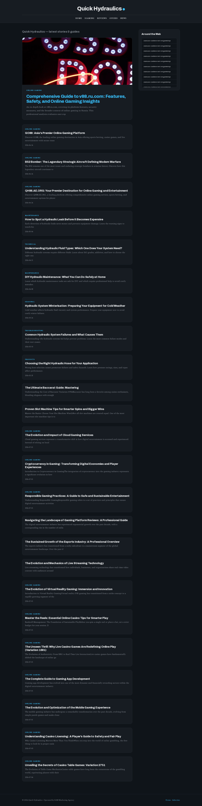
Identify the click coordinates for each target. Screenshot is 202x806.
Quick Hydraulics (99, 9)
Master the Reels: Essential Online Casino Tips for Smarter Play (66, 618)
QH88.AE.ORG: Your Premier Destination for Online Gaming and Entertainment (76, 190)
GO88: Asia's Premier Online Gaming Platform (55, 133)
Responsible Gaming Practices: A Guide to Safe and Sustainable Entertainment (77, 495)
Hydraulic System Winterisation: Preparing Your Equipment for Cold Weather (75, 305)
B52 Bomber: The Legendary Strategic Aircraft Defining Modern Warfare (73, 161)
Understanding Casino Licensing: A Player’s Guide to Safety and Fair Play (73, 736)
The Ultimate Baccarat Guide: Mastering (52, 387)
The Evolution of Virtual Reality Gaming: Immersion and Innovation (68, 589)
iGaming (89, 18)
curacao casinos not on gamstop (157, 40)
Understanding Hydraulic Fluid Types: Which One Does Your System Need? (73, 248)
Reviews (102, 18)
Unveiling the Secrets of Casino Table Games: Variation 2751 (65, 765)
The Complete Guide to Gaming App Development (57, 678)
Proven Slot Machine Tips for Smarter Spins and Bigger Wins (64, 409)
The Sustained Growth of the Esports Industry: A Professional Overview (72, 541)
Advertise (176, 800)
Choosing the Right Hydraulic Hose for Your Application (61, 363)
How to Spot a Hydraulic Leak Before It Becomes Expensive (64, 219)
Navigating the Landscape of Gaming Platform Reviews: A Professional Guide (76, 520)
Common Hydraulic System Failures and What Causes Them (64, 334)
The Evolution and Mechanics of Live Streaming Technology (64, 563)
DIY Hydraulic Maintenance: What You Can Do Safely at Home (65, 277)
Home (78, 18)
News (123, 18)
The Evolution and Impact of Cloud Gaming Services (59, 435)
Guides (114, 18)
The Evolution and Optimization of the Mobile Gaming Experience (67, 707)
